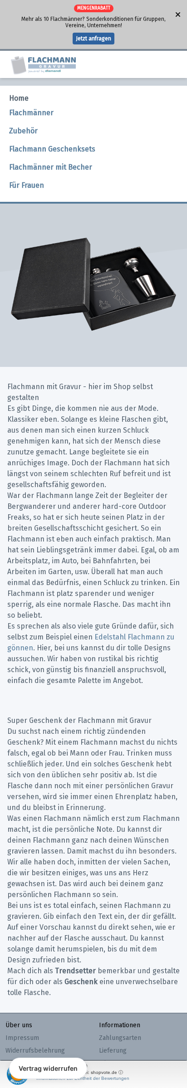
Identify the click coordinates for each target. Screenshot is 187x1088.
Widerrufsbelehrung (35, 1050)
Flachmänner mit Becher (50, 167)
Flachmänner (31, 112)
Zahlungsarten (120, 1038)
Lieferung (113, 1050)
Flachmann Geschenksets (52, 149)
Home (19, 98)
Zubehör (23, 131)
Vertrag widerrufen (48, 1068)
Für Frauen (26, 185)
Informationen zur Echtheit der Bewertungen (82, 1078)
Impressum (22, 1038)
